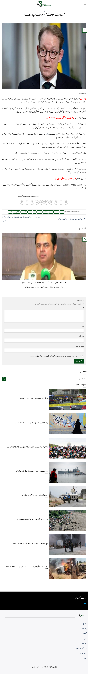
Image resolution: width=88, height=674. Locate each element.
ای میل (81, 336)
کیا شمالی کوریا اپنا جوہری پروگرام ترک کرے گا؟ (70, 219)
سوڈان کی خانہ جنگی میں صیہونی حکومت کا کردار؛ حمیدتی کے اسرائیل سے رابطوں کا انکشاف (27, 568)
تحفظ (34, 212)
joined (50, 212)
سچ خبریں (83, 98)
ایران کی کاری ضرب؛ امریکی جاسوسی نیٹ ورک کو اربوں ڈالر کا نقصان (31, 423)
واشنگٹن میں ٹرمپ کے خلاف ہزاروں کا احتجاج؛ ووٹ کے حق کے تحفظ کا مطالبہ (27, 447)
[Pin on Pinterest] (41, 202)
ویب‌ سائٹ (80, 346)
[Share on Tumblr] (27, 202)
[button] (85, 4)
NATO (45, 212)
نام (83, 326)
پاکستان (84, 629)
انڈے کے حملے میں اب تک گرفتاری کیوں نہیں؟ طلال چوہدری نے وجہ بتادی (44, 283)
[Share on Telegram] (22, 202)
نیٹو (10, 212)
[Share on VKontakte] (37, 202)
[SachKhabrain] (44, 4)
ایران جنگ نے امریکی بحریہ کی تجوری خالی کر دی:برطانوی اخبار (31, 471)
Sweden (39, 212)
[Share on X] (56, 202)
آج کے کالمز (83, 643)
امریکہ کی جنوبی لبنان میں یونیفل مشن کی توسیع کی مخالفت (34, 495)
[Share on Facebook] (61, 202)
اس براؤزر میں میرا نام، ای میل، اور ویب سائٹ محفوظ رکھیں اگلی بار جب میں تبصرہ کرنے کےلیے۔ (55, 356)
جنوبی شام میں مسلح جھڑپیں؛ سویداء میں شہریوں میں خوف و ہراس (30, 544)
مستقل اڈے (16, 212)
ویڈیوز (85, 658)
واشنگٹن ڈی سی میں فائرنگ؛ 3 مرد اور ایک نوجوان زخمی (34, 399)
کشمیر (84, 633)
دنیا (44, 12)
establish (56, 212)
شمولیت (24, 212)
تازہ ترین (84, 624)
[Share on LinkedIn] (32, 202)
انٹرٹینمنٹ (83, 653)
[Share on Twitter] (51, 202)
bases (62, 212)
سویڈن (47, 134)
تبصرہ (82, 308)
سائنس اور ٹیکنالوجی (81, 648)
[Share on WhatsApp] (66, 202)
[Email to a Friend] (46, 202)
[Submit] (4, 379)
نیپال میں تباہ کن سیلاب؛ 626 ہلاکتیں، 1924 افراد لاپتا (32, 519)
